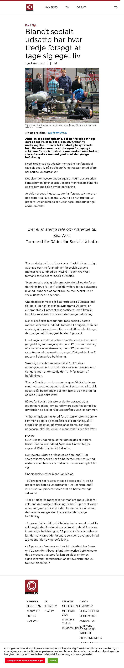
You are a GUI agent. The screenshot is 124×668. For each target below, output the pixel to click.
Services (67, 601)
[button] (50, 63)
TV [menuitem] (67, 7)
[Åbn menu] (114, 7)
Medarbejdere (89, 611)
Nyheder (32, 601)
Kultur (31, 616)
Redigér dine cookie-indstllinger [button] (25, 660)
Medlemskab (88, 616)
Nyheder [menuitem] (51, 7)
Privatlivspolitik (91, 637)
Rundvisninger (72, 628)
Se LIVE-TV (50, 606)
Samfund (32, 620)
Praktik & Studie (68, 621)
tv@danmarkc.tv (57, 132)
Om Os (84, 601)
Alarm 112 (33, 611)
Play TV (49, 611)
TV (46, 601)
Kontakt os (87, 620)
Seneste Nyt (35, 606)
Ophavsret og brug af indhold (87, 629)
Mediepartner (71, 606)
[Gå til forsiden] (29, 7)
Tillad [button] (53, 660)
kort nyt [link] (30, 25)
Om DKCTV (86, 606)
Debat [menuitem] (81, 7)
